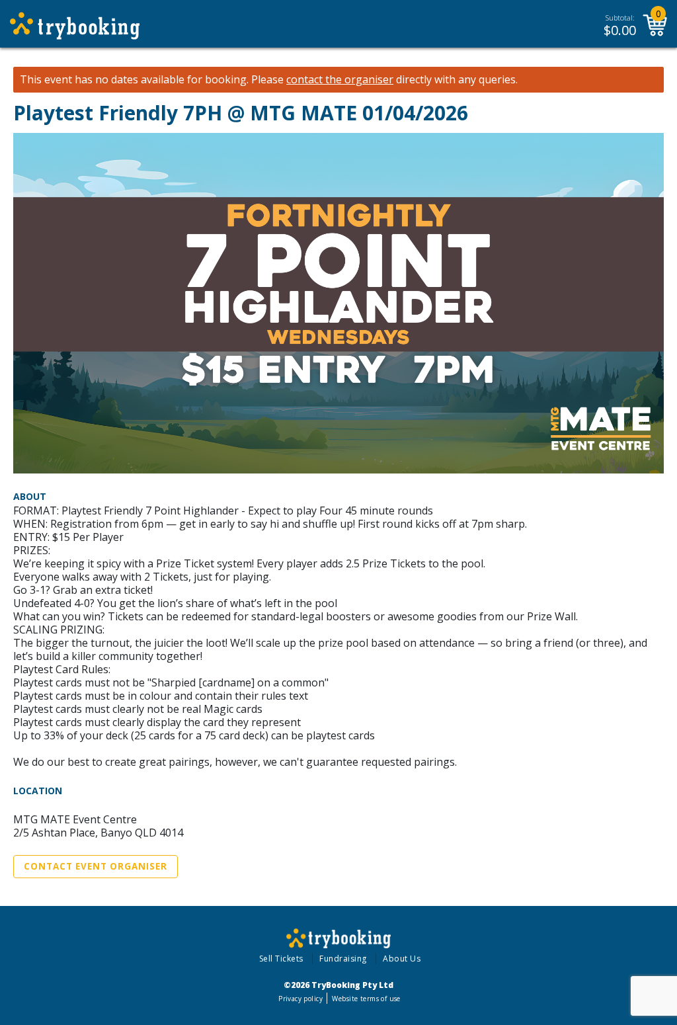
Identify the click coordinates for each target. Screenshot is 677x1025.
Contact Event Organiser (95, 866)
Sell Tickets (281, 958)
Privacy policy (300, 998)
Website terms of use (366, 998)
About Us (401, 958)
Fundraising (343, 958)
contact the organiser (339, 79)
